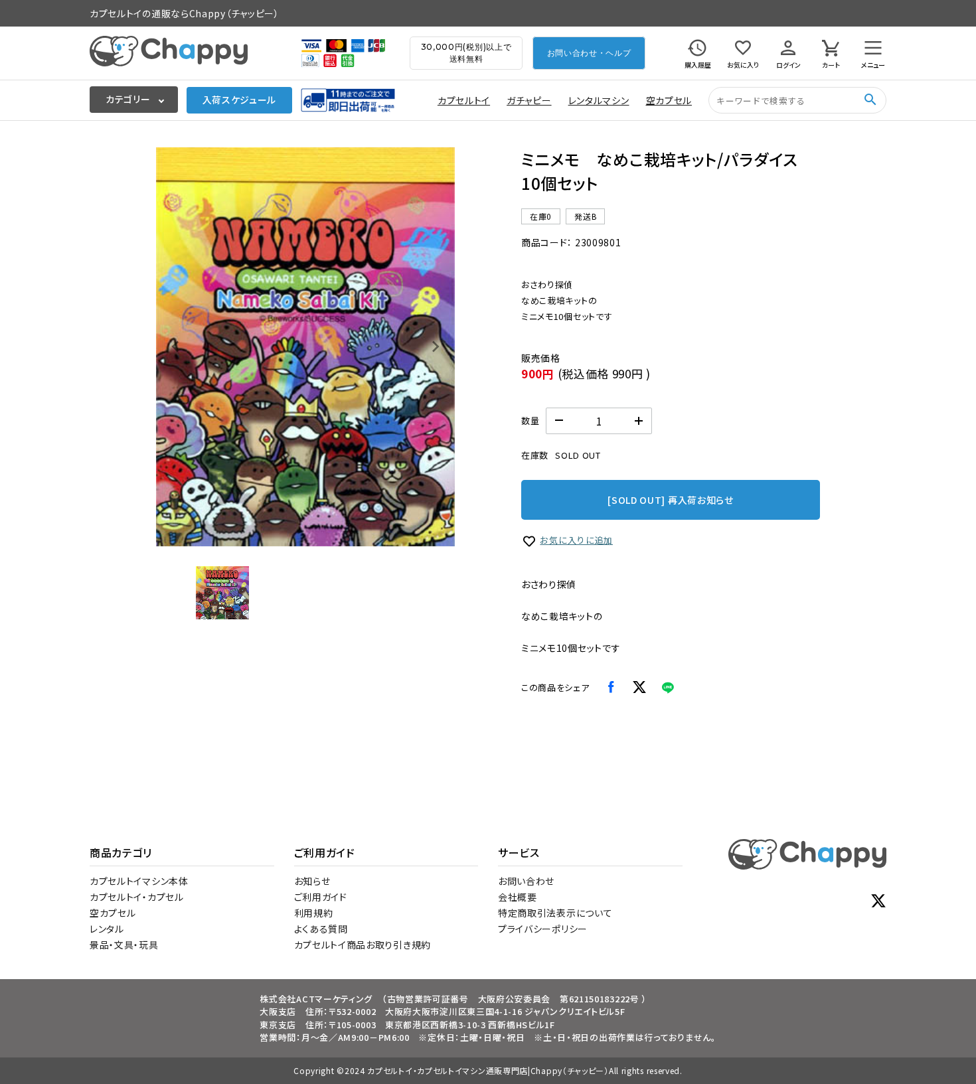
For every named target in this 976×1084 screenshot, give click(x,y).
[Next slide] (435, 346)
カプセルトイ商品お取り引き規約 (363, 944)
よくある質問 (321, 928)
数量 (530, 420)
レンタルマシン (598, 100)
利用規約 (313, 912)
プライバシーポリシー (543, 928)
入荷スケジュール (240, 99)
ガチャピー (529, 100)
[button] (222, 592)
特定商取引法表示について (555, 912)
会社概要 (517, 896)
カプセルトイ (464, 100)
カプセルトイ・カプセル (137, 896)
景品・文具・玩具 (124, 944)
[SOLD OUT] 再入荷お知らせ (671, 499)
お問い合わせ (526, 881)
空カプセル (669, 100)
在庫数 (534, 455)
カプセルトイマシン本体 (139, 881)
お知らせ (312, 881)
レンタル (107, 928)
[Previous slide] (176, 346)
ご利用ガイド (320, 896)
